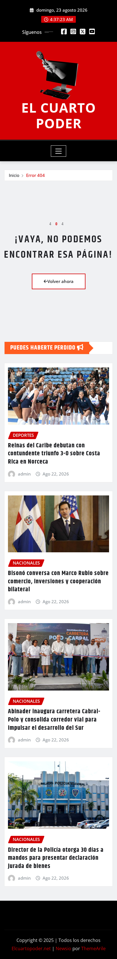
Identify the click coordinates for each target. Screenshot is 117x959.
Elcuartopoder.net (31, 948)
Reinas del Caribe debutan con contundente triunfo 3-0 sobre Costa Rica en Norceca (54, 454)
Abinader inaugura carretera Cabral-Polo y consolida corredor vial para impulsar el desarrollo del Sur (54, 720)
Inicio (14, 175)
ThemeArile (93, 948)
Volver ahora (60, 281)
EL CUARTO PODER (58, 115)
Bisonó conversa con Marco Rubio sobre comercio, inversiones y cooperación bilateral (58, 581)
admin (24, 474)
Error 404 (35, 175)
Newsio (63, 948)
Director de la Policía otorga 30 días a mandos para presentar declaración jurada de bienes (56, 858)
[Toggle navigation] (58, 151)
